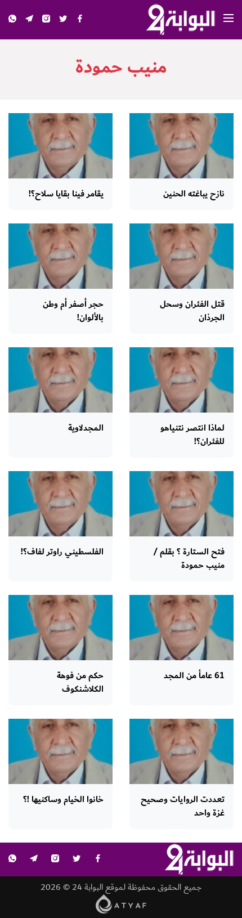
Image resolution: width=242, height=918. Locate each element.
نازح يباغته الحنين (194, 193)
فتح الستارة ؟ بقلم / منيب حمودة (189, 558)
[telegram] (29, 20)
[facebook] (80, 20)
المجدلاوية (86, 428)
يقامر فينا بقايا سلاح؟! (66, 193)
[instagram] (46, 20)
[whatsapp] (12, 20)
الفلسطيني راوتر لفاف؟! (62, 551)
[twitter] (63, 20)
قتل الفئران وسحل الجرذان (192, 311)
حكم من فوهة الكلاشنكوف (80, 682)
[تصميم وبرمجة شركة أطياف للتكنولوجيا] (121, 903)
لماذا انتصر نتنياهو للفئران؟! (192, 434)
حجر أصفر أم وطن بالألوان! (73, 311)
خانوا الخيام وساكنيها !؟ (63, 799)
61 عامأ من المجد (194, 675)
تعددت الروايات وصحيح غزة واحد (183, 806)
